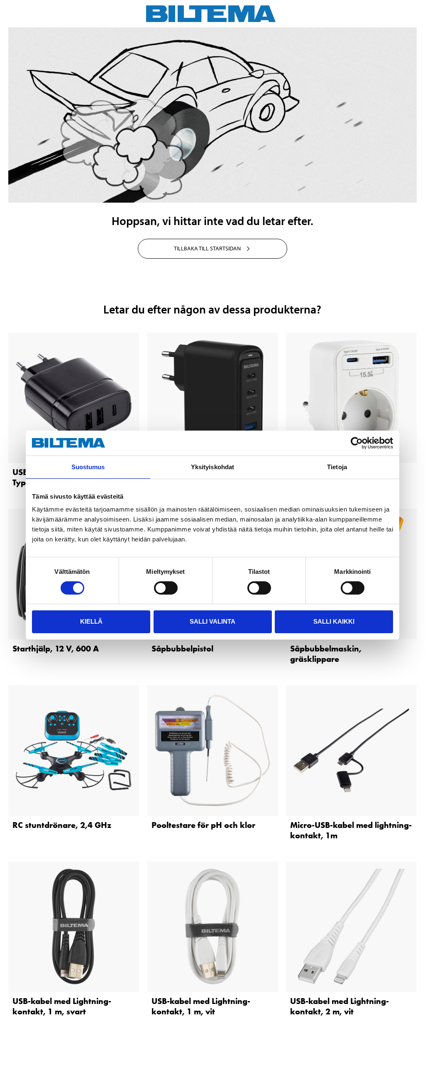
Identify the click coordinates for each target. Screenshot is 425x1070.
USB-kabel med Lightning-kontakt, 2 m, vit (339, 1006)
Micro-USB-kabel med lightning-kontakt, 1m (351, 830)
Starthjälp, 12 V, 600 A (55, 648)
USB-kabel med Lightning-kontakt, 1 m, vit (200, 1006)
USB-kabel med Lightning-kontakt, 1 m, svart (61, 1006)
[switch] (166, 588)
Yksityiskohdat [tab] (212, 466)
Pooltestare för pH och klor (203, 825)
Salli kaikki (333, 621)
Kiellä (91, 621)
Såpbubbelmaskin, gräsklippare (325, 653)
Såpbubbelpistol (182, 648)
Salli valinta (212, 621)
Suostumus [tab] (88, 466)
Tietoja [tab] (337, 466)
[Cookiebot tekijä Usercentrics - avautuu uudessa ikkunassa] (356, 443)
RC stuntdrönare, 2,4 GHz (61, 825)
